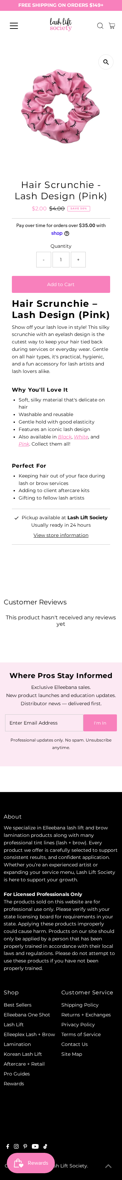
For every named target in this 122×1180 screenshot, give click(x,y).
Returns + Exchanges (86, 1014)
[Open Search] (100, 26)
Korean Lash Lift (23, 1054)
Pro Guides (17, 1073)
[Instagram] (16, 1147)
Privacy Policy (78, 1024)
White (81, 436)
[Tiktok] (45, 1147)
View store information (61, 535)
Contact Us (74, 1044)
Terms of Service (81, 1034)
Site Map (71, 1054)
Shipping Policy (80, 1005)
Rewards (14, 1083)
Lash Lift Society (67, 1165)
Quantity (61, 246)
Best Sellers (18, 1005)
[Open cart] (112, 26)
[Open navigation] (18, 25)
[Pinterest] (25, 1147)
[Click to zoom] (106, 62)
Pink (24, 444)
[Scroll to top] (108, 1166)
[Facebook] (8, 1147)
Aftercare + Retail (24, 1064)
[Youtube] (35, 1147)
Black (65, 436)
